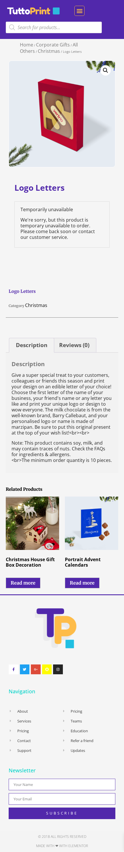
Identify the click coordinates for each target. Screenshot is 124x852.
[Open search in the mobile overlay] (54, 27)
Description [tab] (31, 345)
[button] (79, 11)
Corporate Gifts (53, 45)
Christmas (49, 51)
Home (26, 45)
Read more (23, 583)
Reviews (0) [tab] (74, 345)
